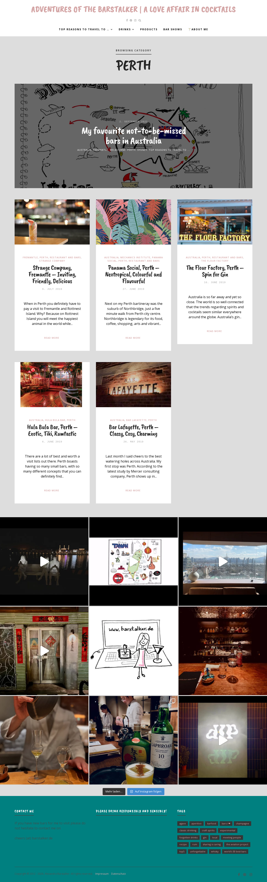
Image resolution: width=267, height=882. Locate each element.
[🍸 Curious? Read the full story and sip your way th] (133, 561)
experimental (227, 830)
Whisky (215, 851)
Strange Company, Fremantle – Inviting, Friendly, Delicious (52, 274)
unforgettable (197, 851)
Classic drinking (187, 830)
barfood (211, 823)
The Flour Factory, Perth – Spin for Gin (215, 271)
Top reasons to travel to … (84, 29)
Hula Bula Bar (55, 420)
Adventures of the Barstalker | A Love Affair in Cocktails (133, 9)
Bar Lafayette (136, 420)
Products (148, 29)
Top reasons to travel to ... (169, 149)
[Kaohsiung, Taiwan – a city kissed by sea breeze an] (223, 740)
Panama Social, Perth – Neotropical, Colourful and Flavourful (133, 274)
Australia (84, 149)
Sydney (142, 149)
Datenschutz (117, 874)
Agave (182, 823)
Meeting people (232, 837)
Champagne (242, 823)
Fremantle (100, 149)
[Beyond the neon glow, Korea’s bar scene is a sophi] (223, 561)
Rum (194, 844)
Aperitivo (196, 823)
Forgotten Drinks (188, 837)
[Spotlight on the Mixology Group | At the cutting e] (133, 740)
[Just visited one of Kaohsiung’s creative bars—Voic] (44, 651)
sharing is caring (212, 844)
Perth (131, 149)
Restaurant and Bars (65, 257)
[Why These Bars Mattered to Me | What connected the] (223, 651)
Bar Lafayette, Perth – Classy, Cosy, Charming (133, 430)
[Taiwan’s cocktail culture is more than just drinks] (44, 561)
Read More (51, 337)
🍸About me (198, 29)
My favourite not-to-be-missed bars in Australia (133, 135)
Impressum (101, 874)
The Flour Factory (215, 260)
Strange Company (52, 260)
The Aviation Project (237, 844)
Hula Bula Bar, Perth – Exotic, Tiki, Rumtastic (52, 430)
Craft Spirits (208, 830)
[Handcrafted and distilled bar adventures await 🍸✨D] (133, 651)
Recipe (183, 844)
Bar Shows (172, 29)
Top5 (181, 851)
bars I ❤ (226, 823)
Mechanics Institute (135, 257)
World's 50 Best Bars (235, 851)
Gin (205, 837)
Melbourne (118, 149)
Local (214, 837)
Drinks (125, 29)
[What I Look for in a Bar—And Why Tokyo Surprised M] (44, 740)
